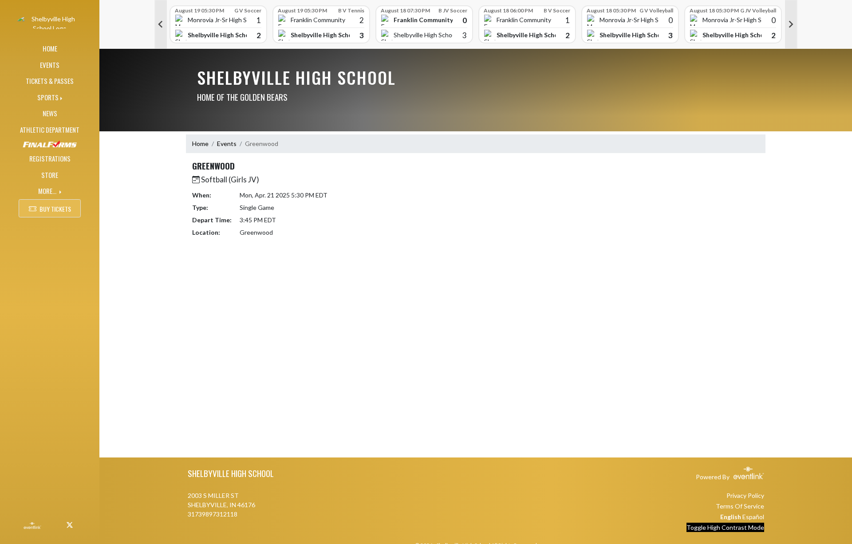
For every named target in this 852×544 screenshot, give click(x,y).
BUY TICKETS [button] (55, 208)
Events (227, 143)
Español (753, 516)
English (730, 516)
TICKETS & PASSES (50, 81)
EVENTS (49, 65)
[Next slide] (791, 24)
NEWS (50, 113)
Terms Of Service (740, 506)
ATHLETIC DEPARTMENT (49, 129)
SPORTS (48, 97)
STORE (49, 175)
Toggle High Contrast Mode (725, 527)
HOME (50, 48)
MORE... (48, 191)
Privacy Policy (745, 495)
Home (200, 143)
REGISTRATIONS (50, 158)
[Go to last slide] (160, 24)
